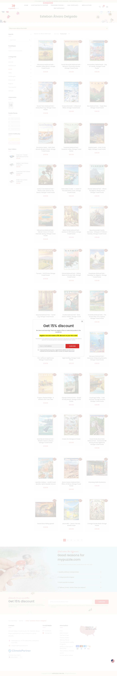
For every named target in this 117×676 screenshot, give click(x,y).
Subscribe (72, 346)
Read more (71, 351)
